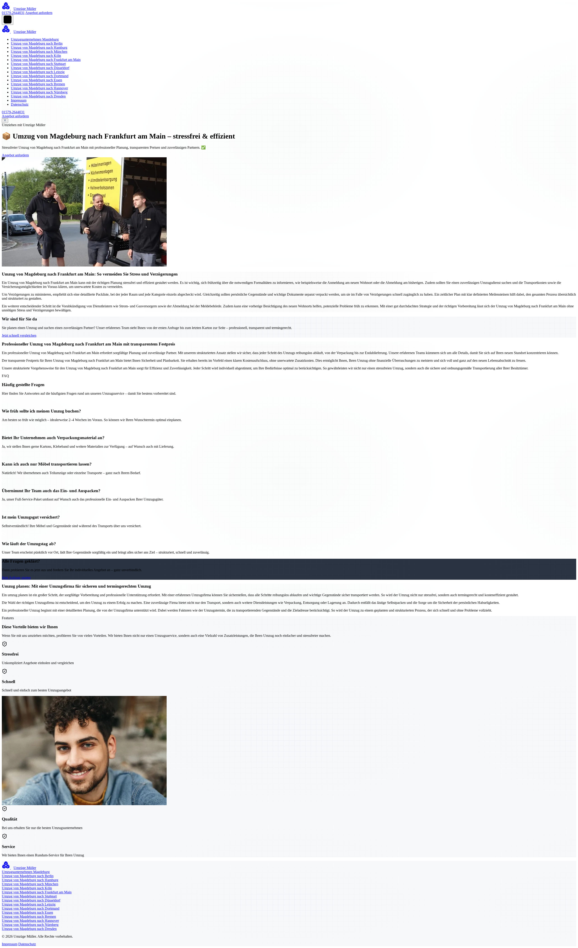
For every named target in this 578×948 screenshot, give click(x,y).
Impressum (18, 100)
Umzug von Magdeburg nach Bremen (38, 84)
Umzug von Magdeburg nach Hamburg (39, 47)
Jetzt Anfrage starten (16, 577)
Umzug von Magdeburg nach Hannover (39, 88)
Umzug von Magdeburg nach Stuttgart (38, 64)
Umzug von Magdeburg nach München (39, 51)
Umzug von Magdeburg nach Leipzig (38, 72)
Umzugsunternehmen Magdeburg (35, 39)
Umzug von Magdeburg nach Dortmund (39, 76)
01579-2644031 (13, 13)
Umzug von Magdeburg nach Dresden (38, 96)
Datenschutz (19, 104)
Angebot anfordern (38, 13)
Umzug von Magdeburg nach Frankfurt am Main (46, 60)
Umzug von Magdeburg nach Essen (36, 80)
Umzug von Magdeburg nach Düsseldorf (40, 68)
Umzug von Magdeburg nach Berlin (37, 43)
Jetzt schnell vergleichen (19, 335)
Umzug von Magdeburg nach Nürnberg (39, 92)
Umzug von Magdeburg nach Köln (36, 56)
